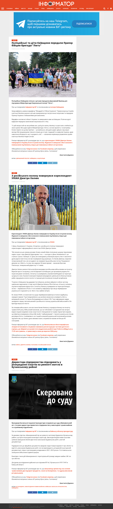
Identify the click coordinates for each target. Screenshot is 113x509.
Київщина (50, 8)
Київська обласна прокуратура (56, 486)
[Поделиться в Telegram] (42, 349)
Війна (17, 8)
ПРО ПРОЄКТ (90, 8)
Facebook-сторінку (46, 149)
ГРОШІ (37, 8)
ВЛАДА (30, 8)
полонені (34, 344)
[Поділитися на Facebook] (32, 162)
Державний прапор (22, 158)
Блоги (58, 8)
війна (18, 344)
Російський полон (44, 344)
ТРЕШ (42, 8)
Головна (10, 8)
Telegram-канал (31, 149)
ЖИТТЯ (23, 8)
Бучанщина (20, 486)
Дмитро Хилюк (25, 344)
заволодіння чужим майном (35, 486)
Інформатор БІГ (31, 107)
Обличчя (74, 8)
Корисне (65, 8)
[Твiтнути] (52, 162)
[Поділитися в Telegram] (42, 162)
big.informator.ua (17, 507)
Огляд (81, 8)
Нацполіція (41, 158)
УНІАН (52, 242)
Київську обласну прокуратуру (61, 431)
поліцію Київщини (57, 107)
